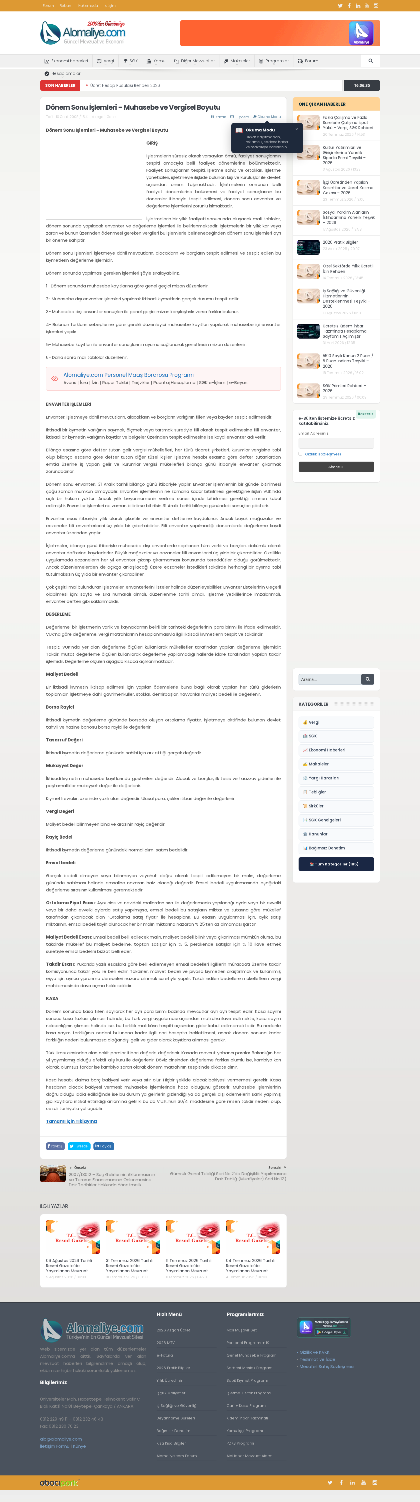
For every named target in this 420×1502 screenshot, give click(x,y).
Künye (79, 1446)
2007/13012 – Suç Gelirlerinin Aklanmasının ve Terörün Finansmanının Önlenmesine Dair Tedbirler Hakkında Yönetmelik (112, 1179)
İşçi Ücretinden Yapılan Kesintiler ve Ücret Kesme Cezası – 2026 (348, 187)
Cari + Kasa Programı (247, 1405)
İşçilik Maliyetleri (171, 1393)
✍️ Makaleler (316, 764)
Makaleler (240, 61)
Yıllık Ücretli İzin (170, 1380)
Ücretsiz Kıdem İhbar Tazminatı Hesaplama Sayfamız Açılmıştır (345, 331)
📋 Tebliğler (314, 792)
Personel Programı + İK (248, 1342)
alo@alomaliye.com (61, 1439)
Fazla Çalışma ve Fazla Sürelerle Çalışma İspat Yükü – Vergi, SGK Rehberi (348, 123)
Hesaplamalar (66, 73)
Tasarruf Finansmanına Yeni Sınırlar (125, 85)
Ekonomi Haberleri (69, 61)
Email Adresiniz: (314, 433)
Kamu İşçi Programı (245, 1430)
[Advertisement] (94, 179)
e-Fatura (165, 1355)
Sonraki (275, 1167)
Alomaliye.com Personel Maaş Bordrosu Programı (128, 375)
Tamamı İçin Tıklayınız (71, 1121)
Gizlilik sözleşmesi (323, 454)
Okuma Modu (269, 117)
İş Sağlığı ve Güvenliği (177, 1405)
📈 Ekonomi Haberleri (324, 750)
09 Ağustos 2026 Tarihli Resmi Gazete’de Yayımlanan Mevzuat (69, 1266)
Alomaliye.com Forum (177, 1456)
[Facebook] (349, 5)
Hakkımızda (88, 5)
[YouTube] (367, 5)
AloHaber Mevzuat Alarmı (250, 1456)
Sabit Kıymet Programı (247, 1380)
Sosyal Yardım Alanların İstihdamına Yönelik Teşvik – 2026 (349, 217)
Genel (112, 116)
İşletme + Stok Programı (249, 1393)
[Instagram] (376, 5)
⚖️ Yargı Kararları (321, 778)
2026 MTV (166, 1342)
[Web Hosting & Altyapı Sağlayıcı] (60, 1482)
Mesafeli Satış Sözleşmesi (327, 1366)
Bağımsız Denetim (173, 1430)
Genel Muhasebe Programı (252, 1355)
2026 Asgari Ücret (173, 1330)
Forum (48, 5)
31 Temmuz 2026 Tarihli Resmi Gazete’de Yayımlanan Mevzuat (129, 1266)
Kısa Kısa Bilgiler (171, 1443)
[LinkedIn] (358, 5)
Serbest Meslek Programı (250, 1368)
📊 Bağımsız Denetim (324, 848)
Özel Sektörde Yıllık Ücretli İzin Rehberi (348, 268)
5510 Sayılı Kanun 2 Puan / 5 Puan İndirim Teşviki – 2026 (348, 361)
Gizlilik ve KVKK (315, 1352)
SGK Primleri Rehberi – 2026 (344, 388)
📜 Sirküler (313, 806)
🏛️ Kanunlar (315, 834)
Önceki (80, 1167)
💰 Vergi (311, 722)
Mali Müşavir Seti (242, 1330)
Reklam (66, 5)
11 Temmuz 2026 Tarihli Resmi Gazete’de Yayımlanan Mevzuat (188, 1266)
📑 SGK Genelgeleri (322, 820)
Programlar (277, 61)
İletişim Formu (54, 1446)
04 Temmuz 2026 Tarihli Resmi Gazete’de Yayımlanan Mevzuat (250, 1266)
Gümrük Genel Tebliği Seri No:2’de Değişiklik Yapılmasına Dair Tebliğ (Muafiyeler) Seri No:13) (228, 1176)
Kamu (159, 61)
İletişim (110, 5)
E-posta (242, 117)
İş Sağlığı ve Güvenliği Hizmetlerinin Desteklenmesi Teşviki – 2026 (346, 298)
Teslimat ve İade (317, 1359)
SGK (134, 61)
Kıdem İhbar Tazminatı (247, 1418)
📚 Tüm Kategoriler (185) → (336, 864)
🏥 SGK (310, 736)
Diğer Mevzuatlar (198, 61)
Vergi (109, 61)
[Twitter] (340, 5)
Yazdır (221, 117)
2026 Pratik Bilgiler (340, 242)
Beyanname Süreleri (176, 1418)
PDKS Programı (240, 1443)
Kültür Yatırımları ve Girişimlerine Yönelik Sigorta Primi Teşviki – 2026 (344, 155)
